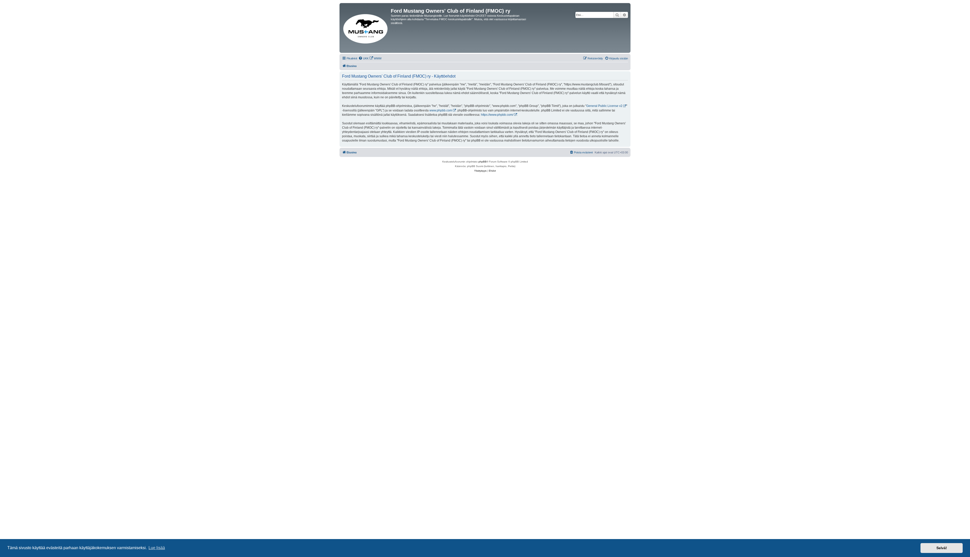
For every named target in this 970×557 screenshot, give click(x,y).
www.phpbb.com (440, 110)
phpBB (482, 161)
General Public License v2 (604, 106)
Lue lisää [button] (157, 548)
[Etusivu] (366, 28)
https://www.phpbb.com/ (497, 115)
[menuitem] (363, 58)
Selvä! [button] (941, 548)
